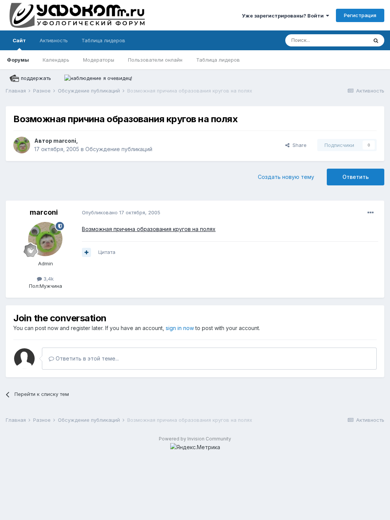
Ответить (355, 177)
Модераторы (98, 60)
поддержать (36, 78)
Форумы (18, 60)
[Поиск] (376, 40)
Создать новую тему (286, 177)
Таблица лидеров (218, 60)
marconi (64, 140)
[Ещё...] (370, 212)
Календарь (56, 60)
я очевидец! (117, 78)
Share (298, 145)
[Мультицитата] (86, 252)
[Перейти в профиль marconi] (21, 145)
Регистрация (360, 15)
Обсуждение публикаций (118, 149)
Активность (54, 40)
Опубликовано (121, 212)
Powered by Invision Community (195, 439)
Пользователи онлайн (155, 60)
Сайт (19, 40)
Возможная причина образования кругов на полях (149, 229)
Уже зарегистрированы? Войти (284, 16)
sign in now (180, 328)
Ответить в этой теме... (86, 358)
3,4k (48, 279)
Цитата (106, 252)
